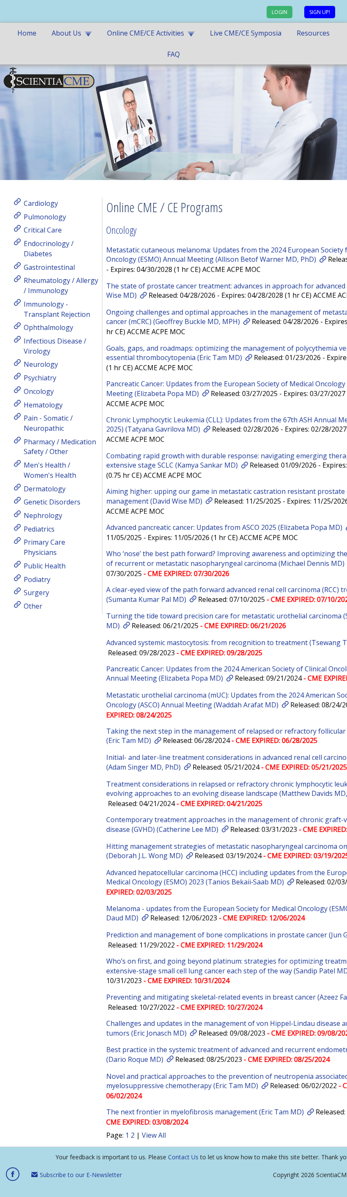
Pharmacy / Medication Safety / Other (60, 446)
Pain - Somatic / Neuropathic (48, 423)
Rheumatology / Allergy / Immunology (61, 285)
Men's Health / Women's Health (50, 470)
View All (154, 1135)
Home (26, 33)
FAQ (173, 54)
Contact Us (183, 1157)
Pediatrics (39, 528)
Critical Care (43, 230)
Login (279, 12)
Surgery (36, 592)
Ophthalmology (48, 327)
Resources (313, 33)
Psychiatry (40, 377)
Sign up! (319, 12)
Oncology (39, 391)
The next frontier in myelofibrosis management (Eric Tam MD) (205, 1112)
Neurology (41, 364)
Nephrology (43, 515)
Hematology (43, 404)
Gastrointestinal (49, 267)
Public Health (45, 566)
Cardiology (41, 203)
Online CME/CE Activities (145, 33)
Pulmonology (45, 216)
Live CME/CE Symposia (245, 33)
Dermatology (45, 488)
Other (33, 606)
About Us (66, 33)
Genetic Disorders (52, 502)
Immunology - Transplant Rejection (57, 309)
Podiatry (37, 579)
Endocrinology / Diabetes (49, 248)
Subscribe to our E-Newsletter (80, 1175)
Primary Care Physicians (44, 547)
